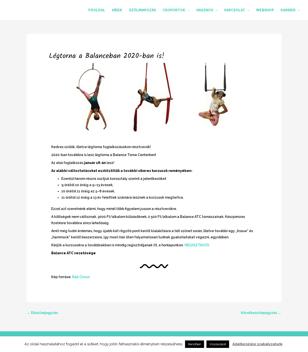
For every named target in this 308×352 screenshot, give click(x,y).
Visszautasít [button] (217, 344)
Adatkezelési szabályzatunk (257, 344)
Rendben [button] (194, 344)
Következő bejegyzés (261, 313)
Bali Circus (81, 277)
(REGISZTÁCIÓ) (196, 245)
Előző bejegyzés (42, 313)
